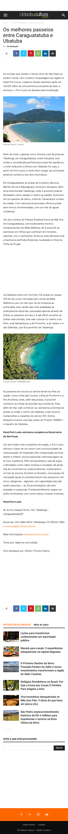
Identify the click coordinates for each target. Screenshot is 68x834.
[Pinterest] (31, 53)
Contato (41, 824)
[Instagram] (38, 814)
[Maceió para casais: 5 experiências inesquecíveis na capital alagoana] (11, 651)
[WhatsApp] (38, 53)
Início (5, 22)
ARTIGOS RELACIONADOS (17, 624)
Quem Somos (29, 824)
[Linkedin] (45, 53)
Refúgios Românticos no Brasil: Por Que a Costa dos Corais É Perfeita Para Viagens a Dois (42, 685)
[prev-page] (5, 730)
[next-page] (10, 730)
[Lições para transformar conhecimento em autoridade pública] (11, 636)
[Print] (52, 53)
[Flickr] (30, 814)
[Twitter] (23, 53)
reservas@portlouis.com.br (20, 526)
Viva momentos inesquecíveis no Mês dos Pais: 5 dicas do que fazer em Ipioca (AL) (42, 700)
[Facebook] (16, 53)
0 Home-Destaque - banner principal (27, 22)
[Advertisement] (34, 5)
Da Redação (12, 46)
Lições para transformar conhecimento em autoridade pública (38, 637)
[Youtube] (47, 814)
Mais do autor (41, 624)
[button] (5, 15)
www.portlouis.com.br (36, 534)
